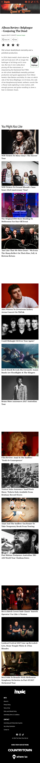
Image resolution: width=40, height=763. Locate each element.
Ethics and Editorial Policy (10, 711)
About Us (6, 701)
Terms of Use (7, 708)
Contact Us (6, 729)
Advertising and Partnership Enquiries (13, 723)
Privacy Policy (7, 704)
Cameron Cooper (21, 35)
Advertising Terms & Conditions (11, 714)
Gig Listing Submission (9, 726)
